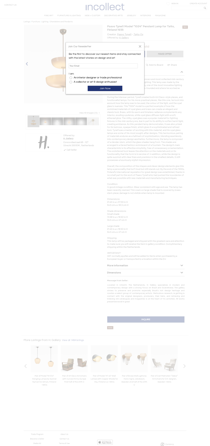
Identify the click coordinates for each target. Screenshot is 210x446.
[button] (140, 46)
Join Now (105, 88)
